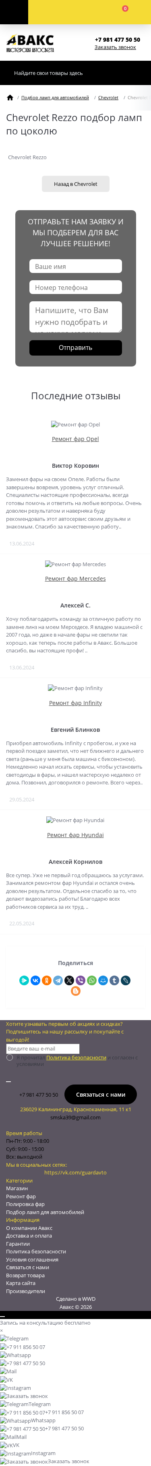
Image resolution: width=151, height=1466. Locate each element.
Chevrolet (108, 97)
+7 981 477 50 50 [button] (38, 1094)
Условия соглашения (32, 1259)
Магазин (17, 1188)
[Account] (59, 12)
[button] (120, 39)
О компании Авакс (29, 1228)
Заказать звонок (115, 47)
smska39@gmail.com (75, 1117)
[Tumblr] (114, 980)
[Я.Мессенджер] (24, 980)
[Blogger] (76, 991)
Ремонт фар (21, 1196)
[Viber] (80, 980)
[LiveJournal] (125, 980)
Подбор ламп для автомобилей (55, 97)
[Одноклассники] (47, 980)
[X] (69, 980)
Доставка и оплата (29, 1235)
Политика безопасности (76, 1057)
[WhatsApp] (92, 980)
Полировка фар (25, 1204)
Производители (25, 1291)
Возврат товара (25, 1275)
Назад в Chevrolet (75, 184)
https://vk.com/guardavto (75, 1172)
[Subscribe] (8, 1081)
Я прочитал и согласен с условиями (77, 1060)
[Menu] (14, 12)
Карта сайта (20, 1283)
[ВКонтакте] (35, 980)
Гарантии (18, 1243)
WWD (88, 1298)
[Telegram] (58, 980)
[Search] (137, 73)
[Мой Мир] (103, 980)
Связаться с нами (100, 1094)
